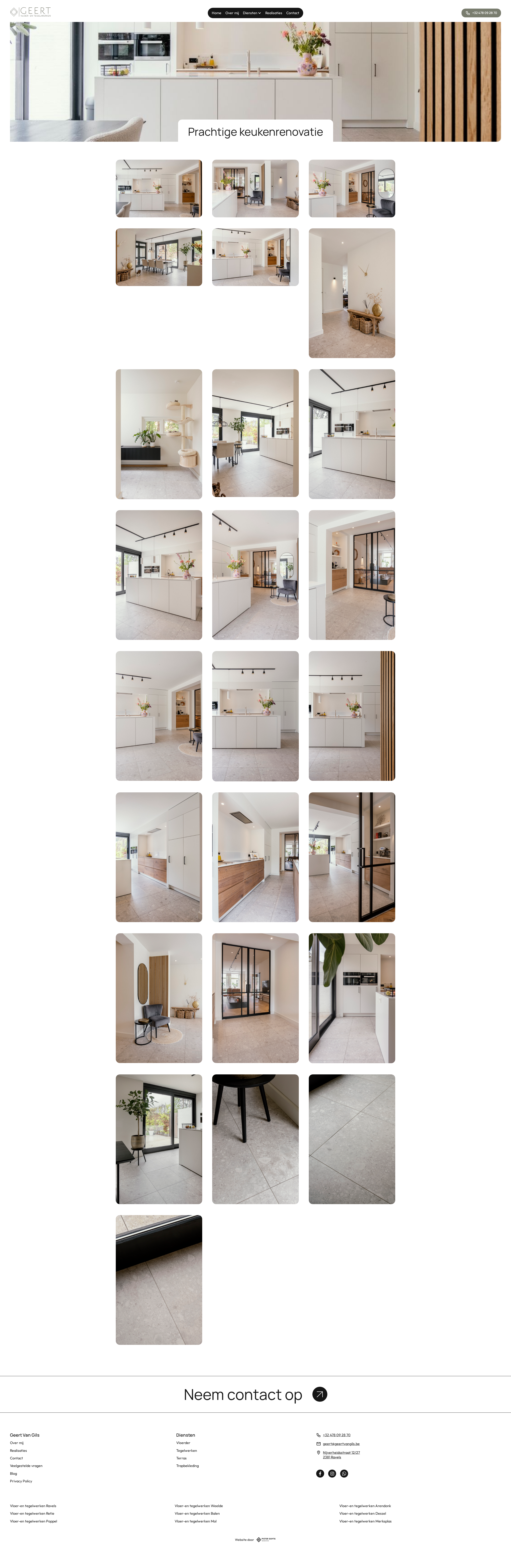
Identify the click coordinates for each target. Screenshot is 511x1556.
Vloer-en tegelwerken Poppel (33, 1521)
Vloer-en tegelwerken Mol (196, 1521)
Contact (292, 13)
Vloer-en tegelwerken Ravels (33, 1506)
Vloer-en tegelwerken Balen (197, 1513)
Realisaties (273, 13)
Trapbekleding (187, 1465)
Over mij (232, 13)
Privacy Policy (21, 1481)
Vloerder (183, 1442)
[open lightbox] (159, 188)
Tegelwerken (186, 1450)
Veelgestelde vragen (26, 1465)
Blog (13, 1473)
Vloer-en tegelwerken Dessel (362, 1513)
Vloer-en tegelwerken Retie (32, 1513)
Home (216, 13)
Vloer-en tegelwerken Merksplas (365, 1521)
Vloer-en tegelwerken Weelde (199, 1506)
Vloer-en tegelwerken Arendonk (365, 1506)
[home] (30, 13)
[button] (252, 13)
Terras (181, 1458)
